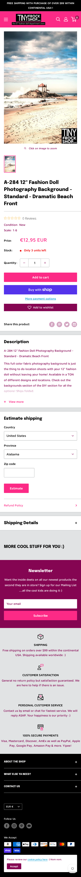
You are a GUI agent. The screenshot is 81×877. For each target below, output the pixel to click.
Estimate (16, 488)
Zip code (10, 463)
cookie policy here (38, 859)
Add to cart (40, 277)
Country (9, 427)
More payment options (40, 298)
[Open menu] (6, 19)
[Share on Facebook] (52, 324)
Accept (14, 866)
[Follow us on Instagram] (14, 825)
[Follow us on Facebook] (6, 825)
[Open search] (58, 19)
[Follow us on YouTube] (29, 825)
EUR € (9, 806)
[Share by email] (74, 324)
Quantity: (10, 262)
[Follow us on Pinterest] (21, 825)
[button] (40, 307)
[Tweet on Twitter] (67, 324)
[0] (73, 19)
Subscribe (40, 615)
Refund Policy (13, 505)
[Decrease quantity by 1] (24, 263)
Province (10, 445)
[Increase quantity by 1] (45, 263)
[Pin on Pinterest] (59, 324)
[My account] (66, 19)
